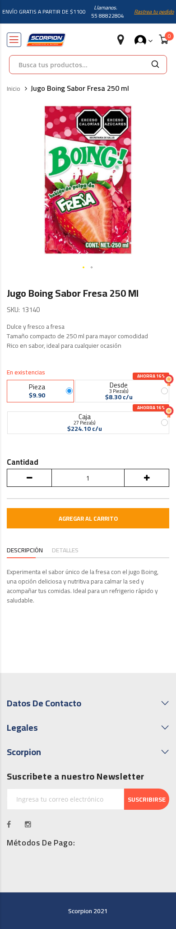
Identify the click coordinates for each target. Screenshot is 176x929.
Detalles (65, 550)
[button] (84, 268)
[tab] (25, 551)
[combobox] (76, 65)
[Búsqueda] (155, 65)
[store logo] (46, 40)
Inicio (13, 88)
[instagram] (28, 824)
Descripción (25, 550)
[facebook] (9, 824)
